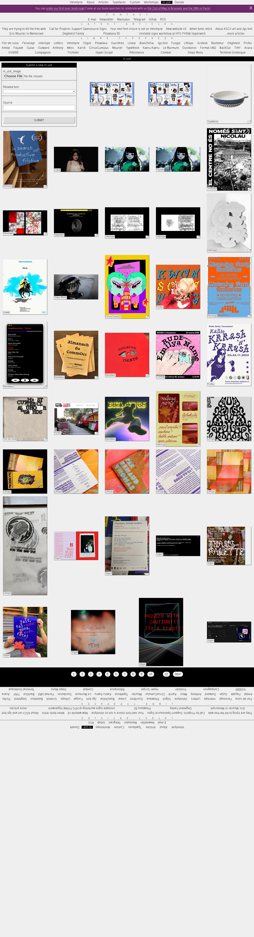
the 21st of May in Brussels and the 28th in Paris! (179, 8)
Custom (135, 2)
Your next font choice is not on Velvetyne (136, 28)
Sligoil (87, 43)
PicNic (248, 43)
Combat (166, 52)
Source (7, 102)
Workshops (151, 2)
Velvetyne (76, 2)
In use (167, 2)
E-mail (92, 19)
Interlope (44, 43)
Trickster (73, 52)
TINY (237, 47)
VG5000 (13, 52)
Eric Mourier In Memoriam (26, 33)
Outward (43, 47)
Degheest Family (73, 33)
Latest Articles (129, 24)
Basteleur (217, 43)
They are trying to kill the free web (24, 28)
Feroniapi (28, 43)
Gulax (31, 47)
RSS (163, 19)
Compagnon (43, 52)
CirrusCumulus (99, 47)
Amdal (6, 47)
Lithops (188, 43)
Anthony (58, 47)
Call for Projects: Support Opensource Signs (78, 28)
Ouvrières (117, 43)
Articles (103, 2)
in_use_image (12, 71)
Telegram (139, 19)
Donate (179, 2)
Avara (248, 47)
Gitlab (153, 19)
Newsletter (107, 19)
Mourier (117, 47)
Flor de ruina (10, 43)
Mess (70, 47)
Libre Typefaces (129, 38)
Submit (39, 120)
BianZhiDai (146, 43)
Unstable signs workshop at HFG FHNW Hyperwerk (172, 33)
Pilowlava (101, 43)
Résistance (136, 52)
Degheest (234, 43)
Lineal (132, 43)
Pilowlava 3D (111, 33)
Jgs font (163, 43)
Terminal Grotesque (233, 52)
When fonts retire (201, 28)
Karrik (82, 47)
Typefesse (132, 47)
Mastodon (123, 19)
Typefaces (119, 2)
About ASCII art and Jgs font (233, 28)
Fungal (175, 43)
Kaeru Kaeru (151, 47)
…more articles (235, 33)
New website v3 (176, 28)
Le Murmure (171, 47)
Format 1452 (208, 47)
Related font (11, 87)
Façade (18, 47)
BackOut (225, 47)
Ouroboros (189, 47)
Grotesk (202, 43)
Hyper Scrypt (104, 52)
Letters (58, 43)
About (90, 2)
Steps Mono (195, 52)
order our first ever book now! (65, 8)
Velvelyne (73, 43)
